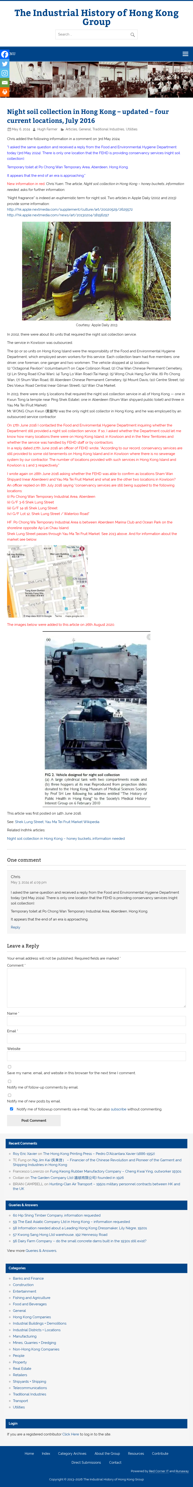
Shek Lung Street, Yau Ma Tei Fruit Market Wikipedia (57, 822)
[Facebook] (4, 54)
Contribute (160, 1453)
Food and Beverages (30, 1304)
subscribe (118, 1109)
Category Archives (72, 1453)
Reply (15, 927)
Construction (23, 1285)
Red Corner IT (159, 1471)
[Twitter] (4, 63)
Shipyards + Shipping (29, 1381)
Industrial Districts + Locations (36, 1330)
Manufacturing (24, 1336)
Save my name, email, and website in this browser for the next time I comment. (71, 1073)
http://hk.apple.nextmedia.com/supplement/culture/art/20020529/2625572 (70, 209)
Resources (136, 1453)
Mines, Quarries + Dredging (34, 1343)
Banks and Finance (28, 1278)
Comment (16, 965)
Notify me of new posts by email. (34, 1101)
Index (46, 1453)
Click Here (70, 1434)
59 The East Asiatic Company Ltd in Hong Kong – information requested (71, 1222)
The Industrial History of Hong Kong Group (97, 16)
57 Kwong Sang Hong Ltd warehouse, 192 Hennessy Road (60, 1235)
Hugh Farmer (47, 129)
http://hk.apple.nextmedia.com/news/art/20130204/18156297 (58, 215)
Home (29, 1453)
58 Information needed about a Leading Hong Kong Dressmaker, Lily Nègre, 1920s (80, 1228)
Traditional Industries (108, 129)
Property (20, 1362)
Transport (20, 1401)
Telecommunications (30, 1388)
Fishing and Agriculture (31, 1298)
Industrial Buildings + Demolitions (39, 1323)
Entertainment (24, 1291)
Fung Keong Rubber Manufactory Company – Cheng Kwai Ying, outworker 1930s (115, 1171)
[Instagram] (4, 73)
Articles (71, 129)
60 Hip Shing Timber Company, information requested (57, 1215)
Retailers (20, 1375)
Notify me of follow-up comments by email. (42, 1087)
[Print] (4, 92)
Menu (10, 54)
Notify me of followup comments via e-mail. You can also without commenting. (89, 1109)
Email (12, 1031)
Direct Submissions (86, 1462)
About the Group (107, 1453)
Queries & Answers (23, 1205)
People (18, 1356)
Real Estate (22, 1368)
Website (13, 1049)
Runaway (182, 1471)
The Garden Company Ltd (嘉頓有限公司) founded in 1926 (77, 1178)
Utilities (131, 129)
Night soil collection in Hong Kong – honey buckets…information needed (66, 838)
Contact (115, 1462)
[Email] (4, 82)
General (85, 129)
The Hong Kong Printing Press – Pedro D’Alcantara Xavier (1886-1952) (99, 1154)
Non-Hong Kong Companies (36, 1349)
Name (13, 1013)
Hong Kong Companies (32, 1317)
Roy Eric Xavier (25, 1154)
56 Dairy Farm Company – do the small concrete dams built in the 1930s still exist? (79, 1241)
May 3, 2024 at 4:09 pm (29, 882)
